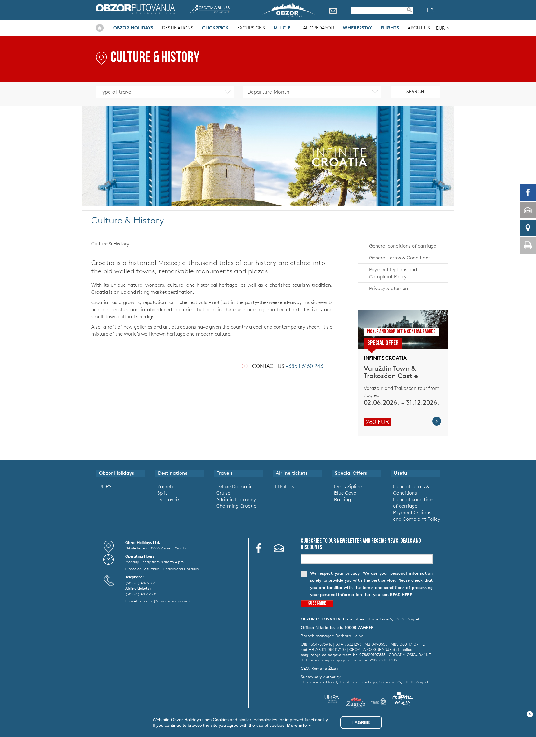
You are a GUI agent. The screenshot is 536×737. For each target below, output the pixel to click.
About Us (419, 28)
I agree (361, 722)
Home (100, 28)
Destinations (177, 28)
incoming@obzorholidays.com (164, 600)
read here (401, 594)
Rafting (342, 499)
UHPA (104, 486)
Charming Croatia (236, 506)
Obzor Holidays (135, 9)
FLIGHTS (284, 486)
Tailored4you (317, 28)
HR (430, 10)
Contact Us (287, 366)
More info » (298, 725)
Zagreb (165, 486)
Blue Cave (345, 493)
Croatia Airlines (210, 9)
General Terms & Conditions (400, 257)
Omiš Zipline (348, 486)
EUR (440, 28)
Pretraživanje (412, 10)
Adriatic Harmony (236, 499)
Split (162, 493)
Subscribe (317, 603)
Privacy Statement (389, 288)
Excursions (251, 28)
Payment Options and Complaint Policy (393, 273)
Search (415, 92)
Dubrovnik (168, 499)
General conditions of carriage (402, 246)
